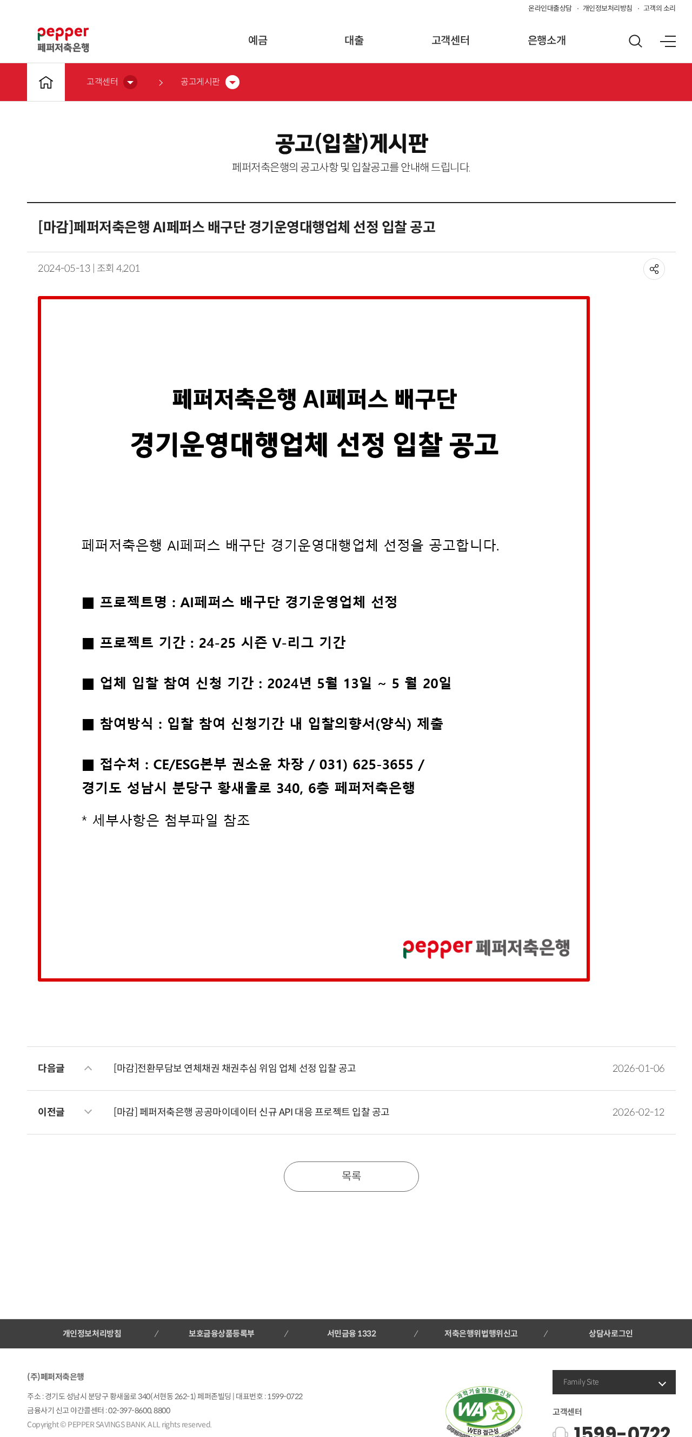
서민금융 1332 (351, 1333)
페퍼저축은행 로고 (63, 40)
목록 (351, 1176)
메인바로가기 (46, 82)
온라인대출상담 (550, 8)
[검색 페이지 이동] (635, 41)
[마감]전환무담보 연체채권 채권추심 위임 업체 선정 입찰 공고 (235, 1069)
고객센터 (450, 41)
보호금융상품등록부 (222, 1333)
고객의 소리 (659, 8)
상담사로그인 (611, 1333)
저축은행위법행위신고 (480, 1333)
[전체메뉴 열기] (668, 41)
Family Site (581, 1382)
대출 (353, 41)
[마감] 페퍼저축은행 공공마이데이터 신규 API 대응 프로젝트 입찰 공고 (252, 1112)
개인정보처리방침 (608, 8)
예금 (257, 41)
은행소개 (546, 41)
